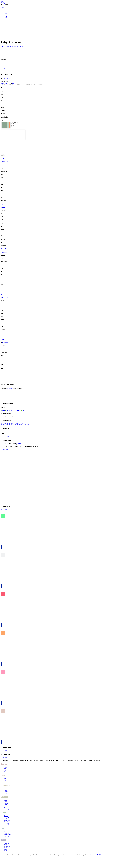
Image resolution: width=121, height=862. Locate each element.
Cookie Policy (7, 852)
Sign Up (3, 3)
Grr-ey (3, 294)
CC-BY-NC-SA (5, 449)
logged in (9, 388)
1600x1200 (26, 425)
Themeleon (7, 833)
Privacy (6, 847)
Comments (3, 59)
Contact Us (7, 846)
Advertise (6, 843)
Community (7, 13)
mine (2, 339)
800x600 (8, 425)
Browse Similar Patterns (7, 46)
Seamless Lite (7, 831)
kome (3, 207)
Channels (6, 14)
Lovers (6, 791)
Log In (2, 1)
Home (5, 804)
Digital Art (6, 801)
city (3, 436)
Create (2, 7)
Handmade (7, 817)
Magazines (7, 820)
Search (2, 6)
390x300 (3, 425)
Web (5, 807)
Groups (6, 790)
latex (13, 83)
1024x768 (13, 425)
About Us (6, 844)
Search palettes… (5, 4)
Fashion (6, 803)
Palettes (6, 769)
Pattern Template (5, 83)
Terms (5, 849)
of (8, 436)
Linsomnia (5, 342)
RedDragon (5, 297)
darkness (6, 436)
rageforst (4, 252)
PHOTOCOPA (8, 834)
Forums (6, 788)
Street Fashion (7, 822)
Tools (5, 17)
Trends (5, 16)
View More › (4, 509)
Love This (3, 69)
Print (5, 806)
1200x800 (19, 425)
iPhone (21, 423)
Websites (6, 823)
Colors (5, 767)
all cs (2, 158)
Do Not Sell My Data (95, 855)
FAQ (5, 850)
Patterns (6, 770)
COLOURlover (6, 161)
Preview (16, 423)
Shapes (6, 771)
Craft (5, 800)
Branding (6, 816)
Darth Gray (5, 249)
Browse (6, 11)
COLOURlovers (5, 9)
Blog (5, 793)
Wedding (6, 809)
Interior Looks (7, 819)
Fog (2, 204)
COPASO (6, 836)
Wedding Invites (8, 824)
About (3, 840)
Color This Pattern (18, 46)
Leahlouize (6, 78)
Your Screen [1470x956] (7, 423)
